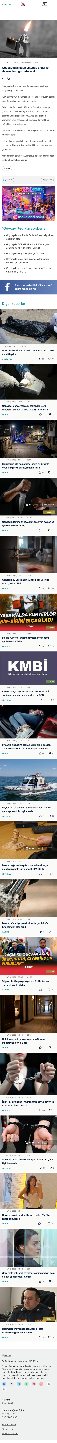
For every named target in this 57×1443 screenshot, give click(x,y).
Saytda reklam (9, 1424)
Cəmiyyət (7, 359)
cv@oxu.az (7, 1403)
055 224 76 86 (9, 1417)
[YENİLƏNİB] (28, 496)
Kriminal (6, 415)
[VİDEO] (28, 612)
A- (3, 78)
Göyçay (7, 168)
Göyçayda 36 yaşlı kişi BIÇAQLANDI (25, 253)
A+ (9, 78)
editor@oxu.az (9, 1413)
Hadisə (5, 932)
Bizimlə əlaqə (8, 1429)
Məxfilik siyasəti (10, 1433)
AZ (44, 4)
